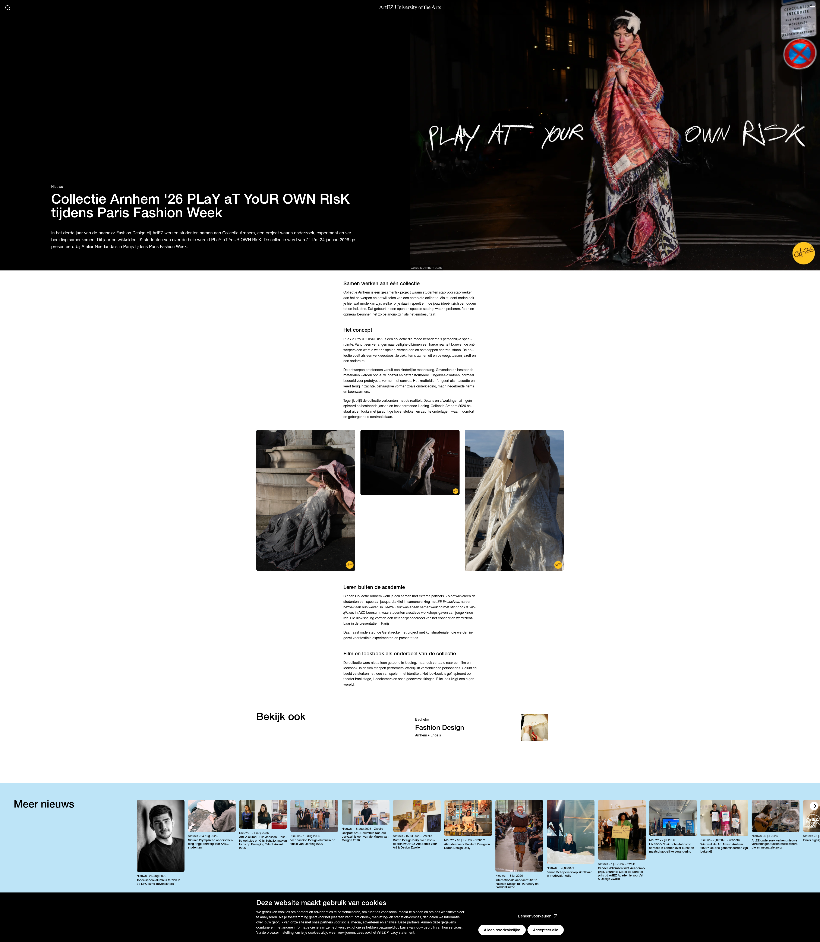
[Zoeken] (7, 7)
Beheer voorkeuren (534, 916)
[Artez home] (410, 7)
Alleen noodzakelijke (502, 930)
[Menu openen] (812, 7)
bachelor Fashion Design (121, 232)
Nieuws (57, 186)
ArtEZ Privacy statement (395, 932)
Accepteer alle (545, 930)
